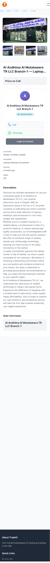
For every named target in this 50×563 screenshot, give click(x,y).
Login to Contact (25, 141)
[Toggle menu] (47, 4)
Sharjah (8, 11)
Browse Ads (7, 559)
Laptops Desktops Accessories (25, 11)
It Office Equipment (17, 11)
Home (2, 11)
